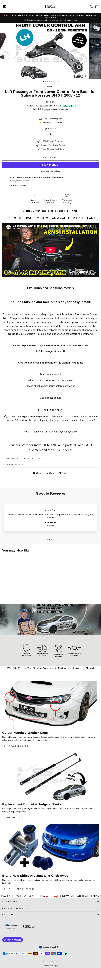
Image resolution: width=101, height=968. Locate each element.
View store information (18, 185)
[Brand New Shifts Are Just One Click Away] (50, 848)
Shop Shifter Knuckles (19, 889)
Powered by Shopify (50, 966)
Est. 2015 (8, 914)
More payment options (50, 171)
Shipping (47, 109)
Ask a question (13, 464)
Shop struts (12, 817)
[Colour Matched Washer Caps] (50, 705)
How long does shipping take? (24, 459)
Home (49, 87)
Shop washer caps (16, 746)
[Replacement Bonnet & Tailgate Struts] (50, 777)
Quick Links (9, 901)
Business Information (16, 908)
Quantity (50, 129)
